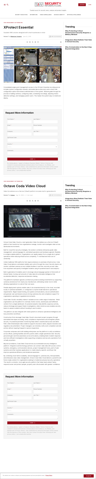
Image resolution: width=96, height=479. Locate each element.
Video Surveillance (46, 14)
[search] (7, 5)
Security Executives (21, 14)
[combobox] (32, 147)
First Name (11, 119)
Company (10, 131)
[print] (61, 42)
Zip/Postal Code (11, 137)
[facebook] (27, 42)
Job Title (36, 131)
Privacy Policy (49, 475)
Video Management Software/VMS (13, 22)
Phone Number (37, 125)
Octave (12, 195)
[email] (38, 42)
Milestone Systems (16, 36)
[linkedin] (30, 42)
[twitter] (32, 42)
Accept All (88, 475)
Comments (10, 150)
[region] (48, 476)
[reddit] (35, 42)
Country (10, 144)
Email (9, 125)
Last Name (37, 119)
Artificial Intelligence (74, 14)
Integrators (34, 14)
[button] (5, 5)
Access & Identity (59, 14)
